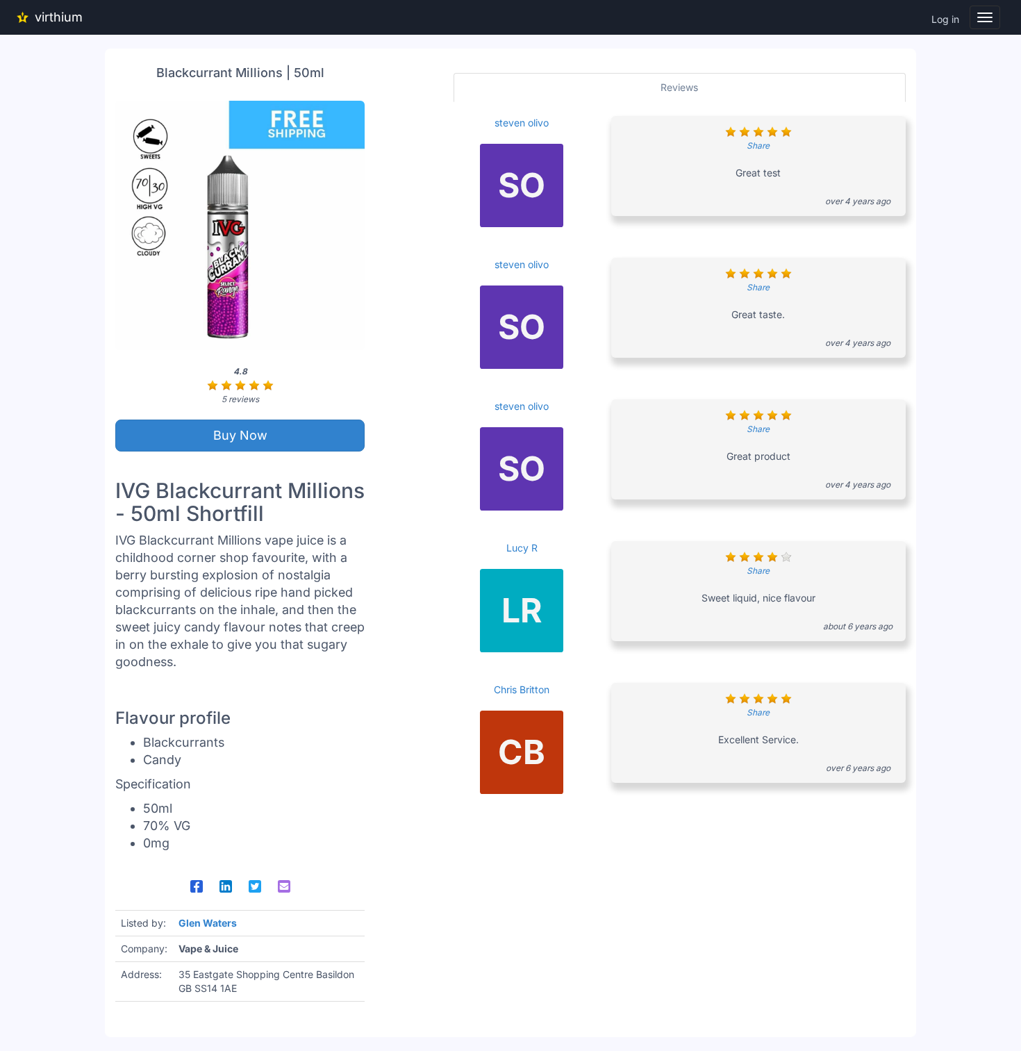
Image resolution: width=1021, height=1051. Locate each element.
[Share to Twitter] (255, 886)
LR (521, 610)
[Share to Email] (284, 886)
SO (521, 185)
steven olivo (522, 123)
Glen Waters (208, 923)
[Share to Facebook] (196, 886)
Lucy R (522, 548)
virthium (59, 17)
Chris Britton (521, 689)
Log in (945, 19)
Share (758, 145)
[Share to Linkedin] (225, 886)
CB (521, 751)
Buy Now (240, 435)
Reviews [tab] (679, 87)
